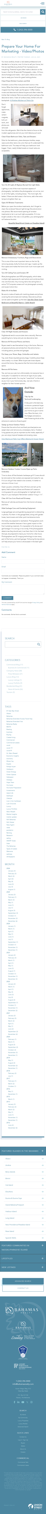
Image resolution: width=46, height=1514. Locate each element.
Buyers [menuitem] (23, 1443)
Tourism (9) (11, 692)
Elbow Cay (10, 761)
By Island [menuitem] (23, 1415)
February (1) (12, 897)
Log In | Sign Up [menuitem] (23, 1440)
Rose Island (9, 1231)
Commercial (11, 740)
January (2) (12, 895)
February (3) (12, 874)
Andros (8, 1165)
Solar (8, 843)
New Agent (10, 825)
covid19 (9, 751)
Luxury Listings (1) (15, 680)
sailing (9, 838)
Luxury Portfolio (12, 809)
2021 (8, 1013)
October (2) (12, 1050)
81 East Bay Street (13, 711)
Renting (9, 833)
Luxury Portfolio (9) (15, 683)
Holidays (9, 780)
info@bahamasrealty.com (23, 1384)
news (8, 828)
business (9, 732)
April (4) (10, 879)
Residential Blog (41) (14, 686)
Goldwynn (10, 769)
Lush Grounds (11, 804)
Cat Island (9, 1185)
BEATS (9, 727)
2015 (8, 1097)
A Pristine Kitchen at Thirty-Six (21, 100)
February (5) (12, 1018)
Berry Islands (10, 1172)
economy (10, 759)
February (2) (12, 1073)
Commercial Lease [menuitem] (23, 1465)
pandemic (10, 830)
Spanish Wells (10, 1238)
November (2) (13, 918)
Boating (9, 729)
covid (8, 745)
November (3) (13, 1053)
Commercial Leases (13, 743)
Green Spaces (11, 775)
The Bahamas (11, 846)
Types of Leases (12, 849)
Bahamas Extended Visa (15, 721)
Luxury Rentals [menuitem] (23, 1424)
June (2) (11, 1029)
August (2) (11, 1000)
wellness (9, 854)
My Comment (7, 582)
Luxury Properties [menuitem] (23, 1421)
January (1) (12, 926)
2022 (8, 982)
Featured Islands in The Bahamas (20, 1151)
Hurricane (10, 785)
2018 (8, 1071)
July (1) (10, 908)
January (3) (12, 871)
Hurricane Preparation (14, 788)
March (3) (11, 900)
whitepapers (11, 857)
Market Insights (12, 814)
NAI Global (10, 822)
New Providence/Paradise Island (17, 1225)
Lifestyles (7, 1258)
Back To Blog (6, 39)
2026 (8, 868)
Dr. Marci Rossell (12, 753)
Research (10, 835)
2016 (8, 1089)
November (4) (13, 1034)
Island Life (10, 793)
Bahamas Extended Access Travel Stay (19, 719)
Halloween (10, 777)
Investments (11, 790)
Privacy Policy (36, 602)
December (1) (12, 950)
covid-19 (9, 748)
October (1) (12, 916)
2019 (8, 1058)
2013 (8, 1102)
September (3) (13, 913)
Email (4, 567)
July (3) (10, 887)
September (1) (13, 942)
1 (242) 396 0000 (23, 1381)
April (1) (10, 931)
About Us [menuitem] (23, 1449)
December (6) (12, 921)
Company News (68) (14, 671)
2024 (8, 924)
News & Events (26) (15, 689)
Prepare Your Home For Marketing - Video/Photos (23, 49)
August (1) (11, 889)
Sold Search (23, 23)
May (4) (10, 881)
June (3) (11, 884)
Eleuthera (9, 1192)
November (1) (13, 947)
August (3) (11, 910)
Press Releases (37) (15, 674)
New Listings (9, 1267)
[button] (42, 12)
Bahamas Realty (10, 57)
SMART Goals (11, 841)
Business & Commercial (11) (18, 668)
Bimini (7, 1178)
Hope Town (10, 782)
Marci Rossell (11, 812)
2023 (8, 953)
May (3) (10, 992)
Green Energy (11, 772)
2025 (8, 892)
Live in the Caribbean (14, 801)
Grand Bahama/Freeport (14, 1205)
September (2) (13, 1032)
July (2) (10, 997)
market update (12, 817)
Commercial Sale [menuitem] (23, 1462)
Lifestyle (9, 798)
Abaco (9, 713)
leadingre (10, 796)
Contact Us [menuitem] (23, 1437)
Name (4, 557)
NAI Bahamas (11, 820)
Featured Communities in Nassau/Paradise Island (15, 1247)
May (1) (10, 902)
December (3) (12, 979)
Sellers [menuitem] (23, 1446)
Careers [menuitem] (23, 1452)
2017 (8, 1079)
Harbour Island (11, 1211)
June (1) (11, 905)
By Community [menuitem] (23, 1418)
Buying (9, 735)
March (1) (11, 929)
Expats (9, 764)
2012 (8, 1123)
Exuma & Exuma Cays (13, 1198)
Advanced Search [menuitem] (23, 1427)
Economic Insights (13, 756)
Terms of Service (6, 604)
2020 (8, 1037)
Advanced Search (23, 18)
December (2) (12, 1011)
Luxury (9, 806)
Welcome (10, 851)
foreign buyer (11, 766)
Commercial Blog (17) (15, 665)
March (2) (11, 876)
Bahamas (10, 716)
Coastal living (11, 737)
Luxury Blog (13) (13, 677)
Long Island (9, 1218)
